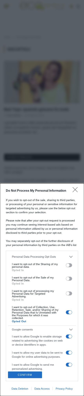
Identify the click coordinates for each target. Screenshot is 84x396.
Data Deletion (20, 388)
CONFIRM (25, 374)
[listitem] (42, 257)
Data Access (42, 388)
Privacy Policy (64, 388)
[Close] (76, 191)
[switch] (69, 265)
